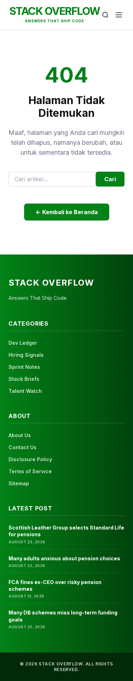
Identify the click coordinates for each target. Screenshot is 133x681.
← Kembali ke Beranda (66, 212)
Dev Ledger (23, 343)
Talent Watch (25, 391)
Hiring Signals (26, 355)
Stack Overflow (54, 11)
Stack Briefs (24, 379)
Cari (110, 179)
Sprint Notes (24, 367)
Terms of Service (30, 471)
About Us (20, 435)
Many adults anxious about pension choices (64, 558)
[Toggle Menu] (118, 15)
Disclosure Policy (30, 459)
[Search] (105, 15)
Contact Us (23, 447)
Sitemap (19, 483)
